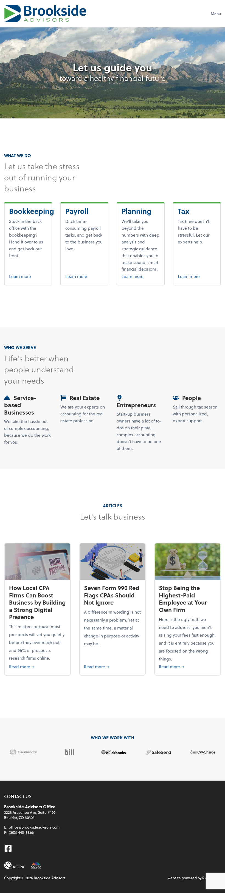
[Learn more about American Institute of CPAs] (14, 865)
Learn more (28, 276)
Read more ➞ (37, 666)
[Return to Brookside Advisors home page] (45, 13)
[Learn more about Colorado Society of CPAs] (36, 865)
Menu (216, 13)
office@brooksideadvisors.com (34, 827)
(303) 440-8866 (21, 832)
